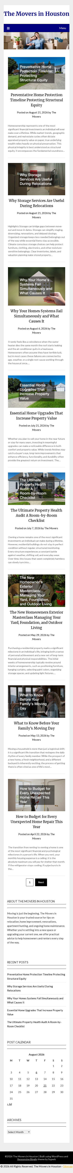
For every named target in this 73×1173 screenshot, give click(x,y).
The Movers (51, 528)
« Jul (9, 1104)
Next (41, 882)
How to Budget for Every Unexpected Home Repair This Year (37, 821)
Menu (62, 28)
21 (45, 1085)
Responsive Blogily (27, 1159)
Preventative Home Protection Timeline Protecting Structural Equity (36, 100)
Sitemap (68, 1166)
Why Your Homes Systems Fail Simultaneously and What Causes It (36, 316)
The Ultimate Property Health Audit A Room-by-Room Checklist (36, 515)
